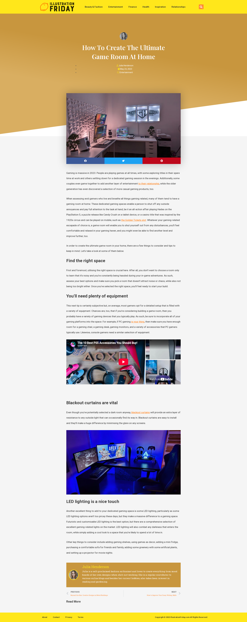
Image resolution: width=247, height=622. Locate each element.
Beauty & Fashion (94, 7)
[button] (201, 6)
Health (146, 7)
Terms (80, 617)
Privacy (68, 617)
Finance (133, 7)
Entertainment (115, 7)
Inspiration (160, 7)
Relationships (178, 7)
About (44, 617)
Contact (56, 617)
